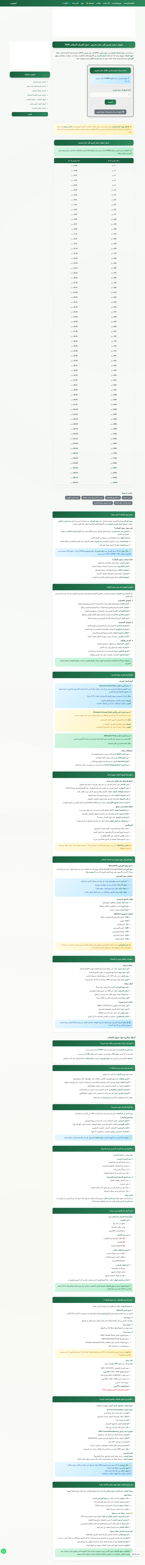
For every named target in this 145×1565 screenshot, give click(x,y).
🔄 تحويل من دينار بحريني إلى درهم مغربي (110, 112)
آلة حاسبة (106, 3)
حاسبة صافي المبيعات (39, 108)
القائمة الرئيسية (129, 3)
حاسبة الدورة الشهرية (72, 497)
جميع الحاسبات (117, 3)
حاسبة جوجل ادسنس (39, 90)
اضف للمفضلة (135, 1554)
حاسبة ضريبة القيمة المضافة (36, 95)
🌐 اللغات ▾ (66, 3)
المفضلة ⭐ (90, 3)
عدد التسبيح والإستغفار (113, 497)
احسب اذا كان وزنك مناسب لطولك (93, 497)
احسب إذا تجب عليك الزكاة (123, 503)
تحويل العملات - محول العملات (36, 99)
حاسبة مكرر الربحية (39, 82)
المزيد (30, 114)
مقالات (98, 3)
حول (82, 3)
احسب (13, 3)
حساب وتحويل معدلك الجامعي (103, 503)
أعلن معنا (75, 3)
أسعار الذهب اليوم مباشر (38, 104)
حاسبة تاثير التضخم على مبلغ (36, 86)
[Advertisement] (93, 22)
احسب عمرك (127, 497)
